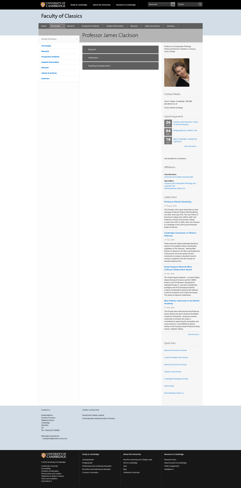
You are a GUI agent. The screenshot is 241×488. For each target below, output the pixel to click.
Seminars (171, 26)
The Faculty (55, 26)
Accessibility (46, 469)
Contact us (45, 410)
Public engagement (171, 466)
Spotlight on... (169, 469)
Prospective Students (90, 26)
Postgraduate (87, 463)
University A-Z (46, 481)
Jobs (125, 466)
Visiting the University (131, 472)
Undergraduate (88, 460)
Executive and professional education (96, 469)
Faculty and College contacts (93, 415)
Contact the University (49, 466)
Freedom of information (50, 471)
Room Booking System (173, 393)
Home (43, 26)
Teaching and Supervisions (99, 65)
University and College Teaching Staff (178, 177)
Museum (134, 26)
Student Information (114, 26)
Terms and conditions (49, 479)
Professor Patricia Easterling (177, 202)
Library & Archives (152, 26)
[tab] (120, 49)
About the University (101, 4)
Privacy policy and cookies (51, 474)
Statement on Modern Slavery (52, 476)
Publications (93, 57)
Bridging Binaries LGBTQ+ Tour (185, 130)
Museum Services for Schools (175, 350)
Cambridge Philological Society (176, 379)
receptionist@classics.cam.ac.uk (55, 439)
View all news (193, 334)
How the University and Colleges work (137, 460)
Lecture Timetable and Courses (176, 357)
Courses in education (90, 472)
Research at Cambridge (126, 4)
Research (71, 26)
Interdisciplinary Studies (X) (174, 188)
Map (125, 469)
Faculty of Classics (48, 39)
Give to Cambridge (130, 463)
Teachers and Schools (172, 372)
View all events (190, 146)
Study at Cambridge (78, 4)
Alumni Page (169, 386)
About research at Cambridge (175, 463)
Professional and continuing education (96, 466)
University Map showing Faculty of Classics (98, 418)
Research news (170, 460)
